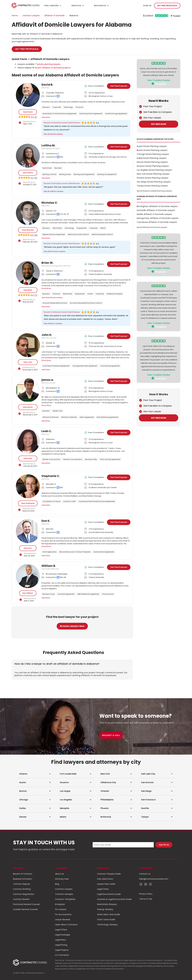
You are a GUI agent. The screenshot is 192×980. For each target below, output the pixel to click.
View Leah (27, 458)
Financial (79, 107)
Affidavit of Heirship (69, 417)
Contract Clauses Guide (109, 873)
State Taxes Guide (106, 919)
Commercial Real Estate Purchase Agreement (97, 501)
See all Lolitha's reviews (53, 191)
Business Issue (49, 594)
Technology (68, 107)
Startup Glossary (105, 909)
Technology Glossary (107, 924)
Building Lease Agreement (84, 174)
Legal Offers (61, 929)
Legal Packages (62, 934)
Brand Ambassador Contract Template (74, 552)
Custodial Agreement (65, 594)
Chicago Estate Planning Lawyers (153, 154)
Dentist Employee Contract (102, 234)
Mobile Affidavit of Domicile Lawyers (154, 214)
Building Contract (49, 174)
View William (27, 593)
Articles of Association (51, 459)
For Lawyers (60, 909)
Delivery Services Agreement (54, 234)
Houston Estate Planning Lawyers (153, 166)
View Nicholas (28, 230)
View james (28, 407)
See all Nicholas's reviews (54, 251)
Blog (57, 884)
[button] (35, 774)
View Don (28, 548)
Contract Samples (64, 894)
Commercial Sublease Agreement (56, 366)
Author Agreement (87, 417)
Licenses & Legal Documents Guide (114, 899)
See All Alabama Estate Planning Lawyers (154, 191)
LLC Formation (62, 955)
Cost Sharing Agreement (110, 366)
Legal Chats (103, 889)
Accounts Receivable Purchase (55, 303)
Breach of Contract (22, 873)
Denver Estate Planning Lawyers (152, 162)
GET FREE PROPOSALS (167, 5)
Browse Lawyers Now (72, 626)
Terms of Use (145, 898)
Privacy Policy (145, 893)
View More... (46, 117)
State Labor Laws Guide (108, 914)
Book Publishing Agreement (107, 417)
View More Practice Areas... (52, 297)
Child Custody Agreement (110, 459)
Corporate (57, 107)
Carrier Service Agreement (103, 552)
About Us (59, 873)
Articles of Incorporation (72, 459)
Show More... (46, 288)
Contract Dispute (21, 884)
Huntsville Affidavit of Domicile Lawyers (156, 210)
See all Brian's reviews (53, 323)
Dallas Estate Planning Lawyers (151, 158)
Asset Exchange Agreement (116, 113)
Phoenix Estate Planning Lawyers (152, 177)
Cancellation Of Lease (51, 501)
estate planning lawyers (48, 64)
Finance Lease (108, 594)
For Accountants (63, 914)
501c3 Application (50, 552)
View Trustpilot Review (158, 80)
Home (15, 15)
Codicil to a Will (69, 501)
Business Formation (22, 878)
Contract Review (21, 899)
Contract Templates (65, 899)
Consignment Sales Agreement (84, 366)
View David (27, 112)
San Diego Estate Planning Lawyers (153, 181)
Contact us (144, 873)
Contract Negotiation (23, 894)
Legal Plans (60, 939)
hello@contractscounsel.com (153, 878)
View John (27, 362)
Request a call (111, 735)
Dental (102, 228)
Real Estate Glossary (107, 904)
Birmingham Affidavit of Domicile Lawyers (157, 206)
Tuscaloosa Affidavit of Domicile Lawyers (157, 222)
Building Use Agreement (106, 174)
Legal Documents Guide (109, 894)
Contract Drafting (22, 889)
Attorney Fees (62, 878)
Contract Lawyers (31, 15)
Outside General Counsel (25, 909)
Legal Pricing (61, 944)
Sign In (147, 5)
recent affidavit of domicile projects (52, 67)
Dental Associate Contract (78, 234)
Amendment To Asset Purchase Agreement (59, 113)
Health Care (57, 411)
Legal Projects (62, 950)
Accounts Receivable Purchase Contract (86, 303)
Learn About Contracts (66, 924)
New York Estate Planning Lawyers (153, 173)
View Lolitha (28, 172)
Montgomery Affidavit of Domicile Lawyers (158, 218)
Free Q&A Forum (105, 878)
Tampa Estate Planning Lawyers (152, 185)
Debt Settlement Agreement (88, 594)
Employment (81, 228)
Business (46, 107)
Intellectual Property (114, 294)
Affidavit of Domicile (54, 15)
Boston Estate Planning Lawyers (152, 150)
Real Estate (47, 168)
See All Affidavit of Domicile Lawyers (152, 227)
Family (90, 294)
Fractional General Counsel (26, 904)
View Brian (27, 290)
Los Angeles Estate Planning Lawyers (154, 170)
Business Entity (91, 459)
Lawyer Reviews (62, 919)
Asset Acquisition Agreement (90, 113)
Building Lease (65, 174)
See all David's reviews (53, 134)
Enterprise (60, 904)
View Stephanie (28, 503)
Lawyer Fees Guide (106, 884)
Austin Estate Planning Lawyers (152, 146)
